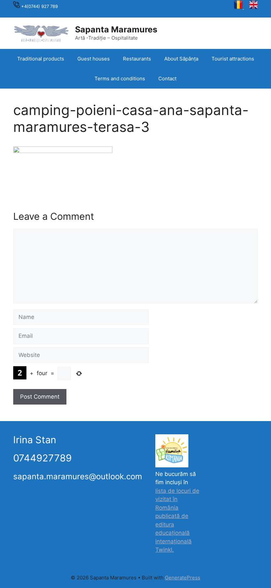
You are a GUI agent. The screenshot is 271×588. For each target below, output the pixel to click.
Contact (167, 78)
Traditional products (40, 59)
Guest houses (93, 59)
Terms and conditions (120, 78)
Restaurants (137, 59)
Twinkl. (164, 549)
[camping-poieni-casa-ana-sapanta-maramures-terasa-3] (62, 151)
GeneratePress (182, 577)
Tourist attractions (233, 59)
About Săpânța (181, 59)
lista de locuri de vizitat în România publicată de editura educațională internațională (177, 516)
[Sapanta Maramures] (41, 32)
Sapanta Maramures (116, 29)
